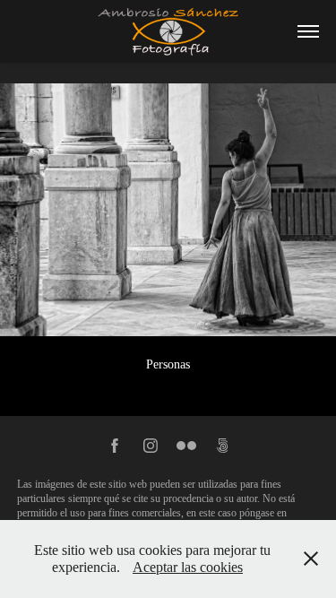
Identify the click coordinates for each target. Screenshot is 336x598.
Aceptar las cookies (188, 567)
